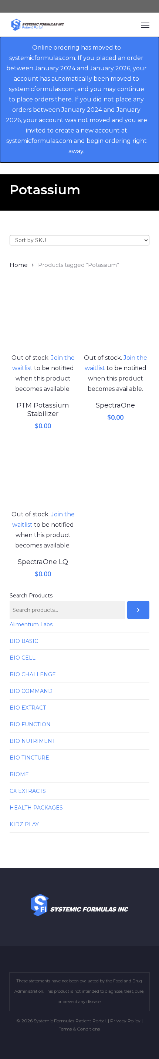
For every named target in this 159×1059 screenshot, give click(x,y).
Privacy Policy (125, 1020)
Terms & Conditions (79, 1029)
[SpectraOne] (115, 319)
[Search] (138, 610)
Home (19, 265)
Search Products (31, 595)
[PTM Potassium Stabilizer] (43, 319)
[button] (145, 25)
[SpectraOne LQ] (43, 475)
